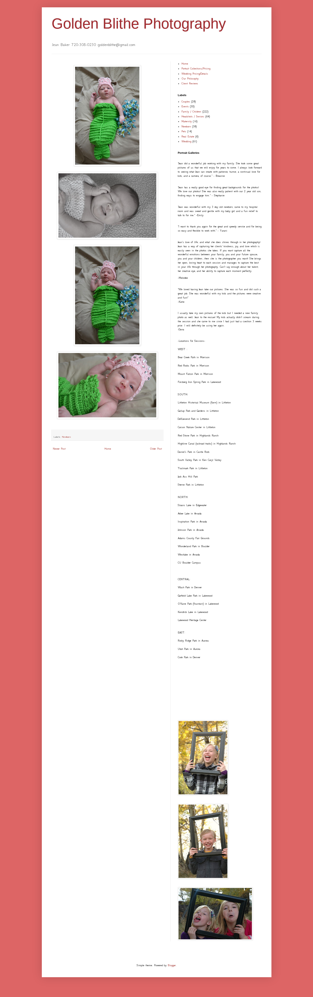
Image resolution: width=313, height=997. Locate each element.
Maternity (186, 121)
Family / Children (191, 111)
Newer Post (59, 448)
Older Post (156, 448)
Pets (183, 131)
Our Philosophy (190, 78)
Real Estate (187, 136)
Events (185, 106)
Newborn (66, 436)
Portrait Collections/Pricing (195, 68)
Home (107, 448)
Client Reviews (189, 83)
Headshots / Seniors (192, 116)
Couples (185, 101)
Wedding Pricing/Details (194, 73)
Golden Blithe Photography (139, 23)
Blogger (172, 965)
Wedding (186, 141)
